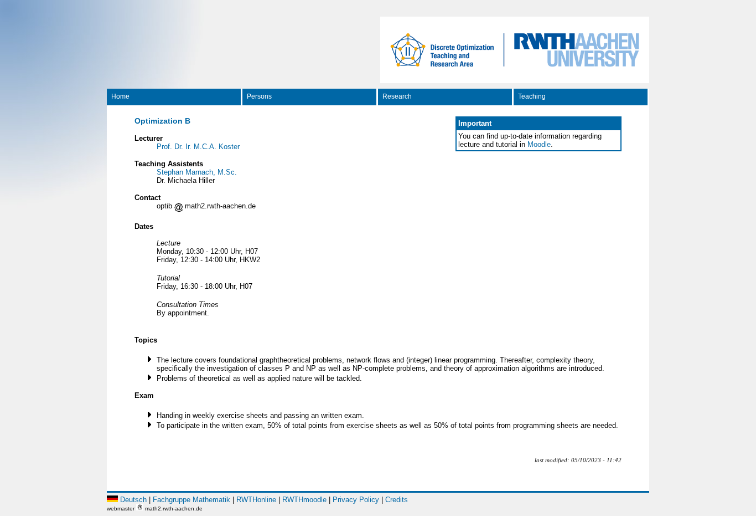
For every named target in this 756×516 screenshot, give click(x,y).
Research (397, 96)
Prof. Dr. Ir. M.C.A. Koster (198, 146)
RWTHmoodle (304, 499)
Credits (396, 499)
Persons (259, 96)
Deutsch (133, 499)
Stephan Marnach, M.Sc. (197, 172)
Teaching (532, 96)
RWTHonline (256, 499)
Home (120, 96)
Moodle (539, 144)
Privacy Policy (356, 499)
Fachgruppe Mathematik (191, 499)
